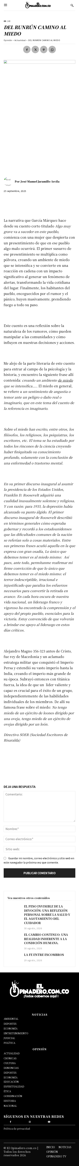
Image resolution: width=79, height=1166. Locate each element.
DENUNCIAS (11, 1068)
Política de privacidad (17, 1128)
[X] (35, 49)
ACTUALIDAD (12, 1053)
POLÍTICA (9, 1043)
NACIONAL (10, 1105)
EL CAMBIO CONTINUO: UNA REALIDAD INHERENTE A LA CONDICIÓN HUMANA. (46, 939)
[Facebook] (26, 49)
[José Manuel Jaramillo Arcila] (9, 181)
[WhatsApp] (52, 49)
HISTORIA (10, 1101)
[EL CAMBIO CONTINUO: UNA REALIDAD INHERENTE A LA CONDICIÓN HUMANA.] (14, 938)
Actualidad (20, 40)
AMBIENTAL (11, 1018)
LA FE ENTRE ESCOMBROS (44, 955)
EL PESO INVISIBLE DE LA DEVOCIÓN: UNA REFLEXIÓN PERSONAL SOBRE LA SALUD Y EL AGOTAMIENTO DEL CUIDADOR (47, 914)
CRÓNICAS (10, 1058)
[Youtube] (49, 1121)
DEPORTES (10, 1023)
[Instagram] (29, 1121)
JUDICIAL (9, 1038)
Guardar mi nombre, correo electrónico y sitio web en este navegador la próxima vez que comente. (39, 860)
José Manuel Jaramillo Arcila (40, 181)
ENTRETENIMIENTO (16, 1033)
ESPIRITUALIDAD (14, 1086)
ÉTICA (7, 1091)
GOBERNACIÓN (13, 1096)
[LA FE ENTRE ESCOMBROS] (14, 958)
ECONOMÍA (10, 1028)
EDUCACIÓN (11, 1081)
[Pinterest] (43, 49)
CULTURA (10, 1063)
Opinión (8, 40)
